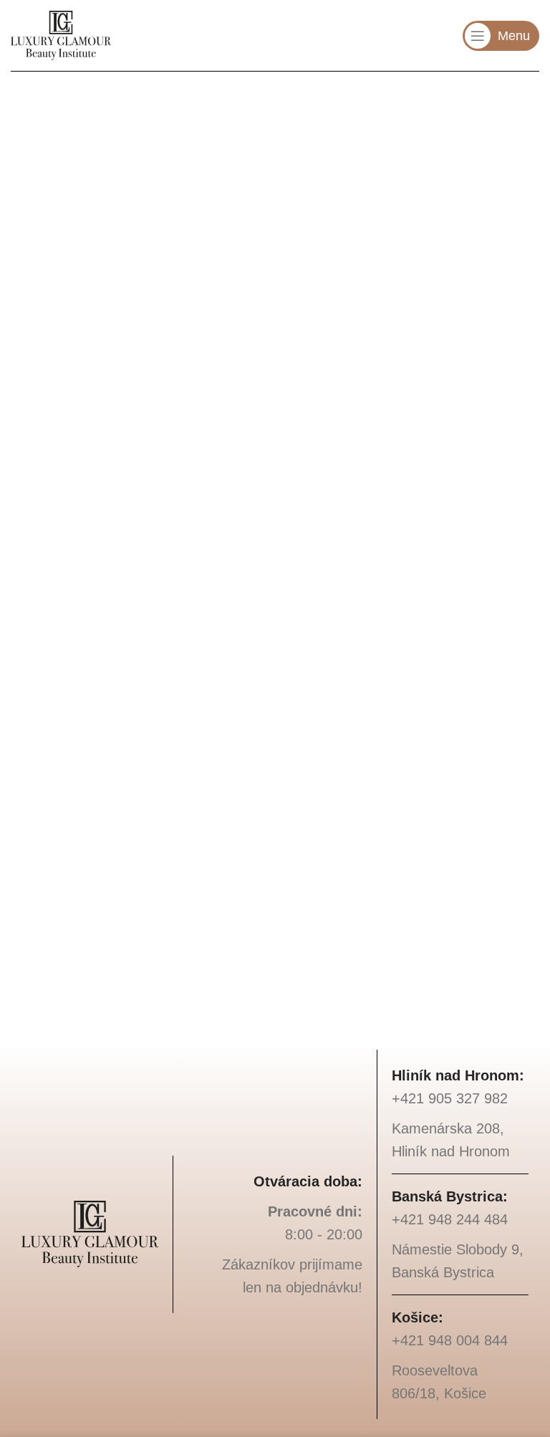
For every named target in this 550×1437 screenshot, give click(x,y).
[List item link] (460, 1098)
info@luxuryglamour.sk (202, 194)
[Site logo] (61, 34)
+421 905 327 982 (188, 231)
